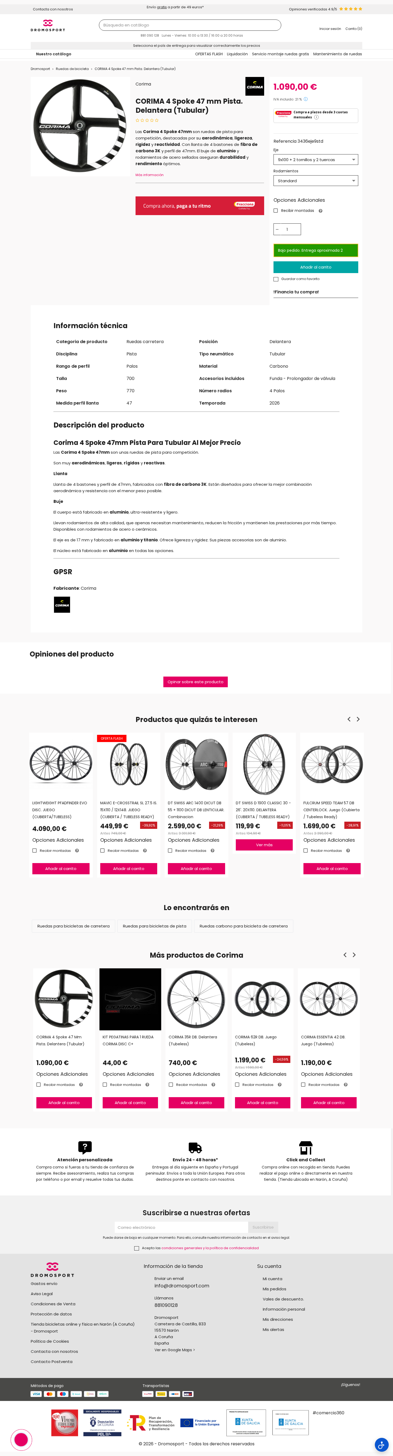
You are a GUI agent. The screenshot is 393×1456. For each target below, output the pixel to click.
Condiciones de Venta (53, 1304)
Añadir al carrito (316, 267)
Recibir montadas (297, 210)
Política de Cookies (50, 1341)
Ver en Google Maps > (175, 1350)
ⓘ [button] (306, 99)
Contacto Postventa (51, 1361)
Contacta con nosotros (54, 1351)
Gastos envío (44, 1283)
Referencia (284, 141)
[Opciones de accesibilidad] (382, 1445)
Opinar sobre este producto (196, 682)
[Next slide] (358, 719)
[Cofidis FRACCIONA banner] (200, 205)
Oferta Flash (112, 738)
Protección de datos (51, 1314)
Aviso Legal (42, 1293)
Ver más (264, 845)
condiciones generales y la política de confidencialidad (210, 1248)
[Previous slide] (349, 719)
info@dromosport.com (182, 1285)
